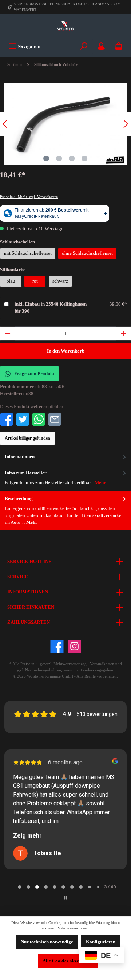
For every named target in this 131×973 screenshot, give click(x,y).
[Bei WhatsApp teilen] (39, 418)
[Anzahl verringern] (7, 333)
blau (11, 281)
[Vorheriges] (5, 124)
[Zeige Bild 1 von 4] (46, 158)
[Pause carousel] (65, 898)
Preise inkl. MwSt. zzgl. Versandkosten (29, 197)
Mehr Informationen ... (74, 928)
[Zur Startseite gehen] (65, 26)
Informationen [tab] (20, 456)
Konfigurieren (100, 941)
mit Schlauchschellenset (28, 253)
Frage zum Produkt (34, 373)
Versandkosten (102, 663)
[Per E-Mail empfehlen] (55, 418)
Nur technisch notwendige (47, 941)
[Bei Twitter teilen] (23, 418)
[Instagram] (74, 646)
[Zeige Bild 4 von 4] (84, 158)
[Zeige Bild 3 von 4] (72, 158)
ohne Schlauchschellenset (87, 253)
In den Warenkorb (65, 351)
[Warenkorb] (118, 46)
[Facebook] (57, 646)
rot (35, 281)
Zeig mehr (27, 835)
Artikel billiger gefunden (27, 438)
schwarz (60, 281)
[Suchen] (83, 46)
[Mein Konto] (101, 46)
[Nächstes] (125, 124)
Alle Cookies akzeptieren (68, 960)
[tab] (65, 510)
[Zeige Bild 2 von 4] (59, 158)
